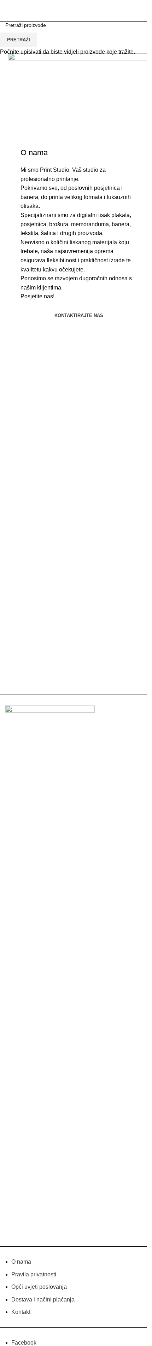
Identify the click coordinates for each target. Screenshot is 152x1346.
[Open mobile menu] (8, 11)
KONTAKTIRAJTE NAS (78, 315)
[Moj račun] (124, 11)
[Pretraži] (134, 11)
